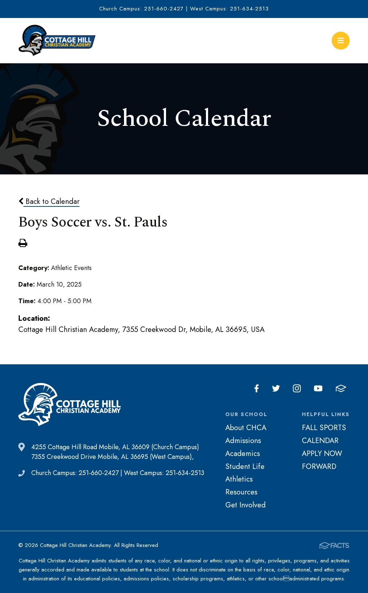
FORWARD (319, 466)
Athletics (239, 479)
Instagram (297, 388)
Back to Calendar (51, 201)
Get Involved (245, 505)
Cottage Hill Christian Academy (57, 40)
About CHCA (245, 427)
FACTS (341, 388)
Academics (242, 453)
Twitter (276, 388)
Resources (241, 492)
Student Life (244, 466)
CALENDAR (320, 440)
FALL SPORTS (324, 427)
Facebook (256, 388)
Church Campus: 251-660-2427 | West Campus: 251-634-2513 (184, 9)
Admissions (243, 440)
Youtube (318, 388)
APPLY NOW (322, 453)
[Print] (22, 243)
